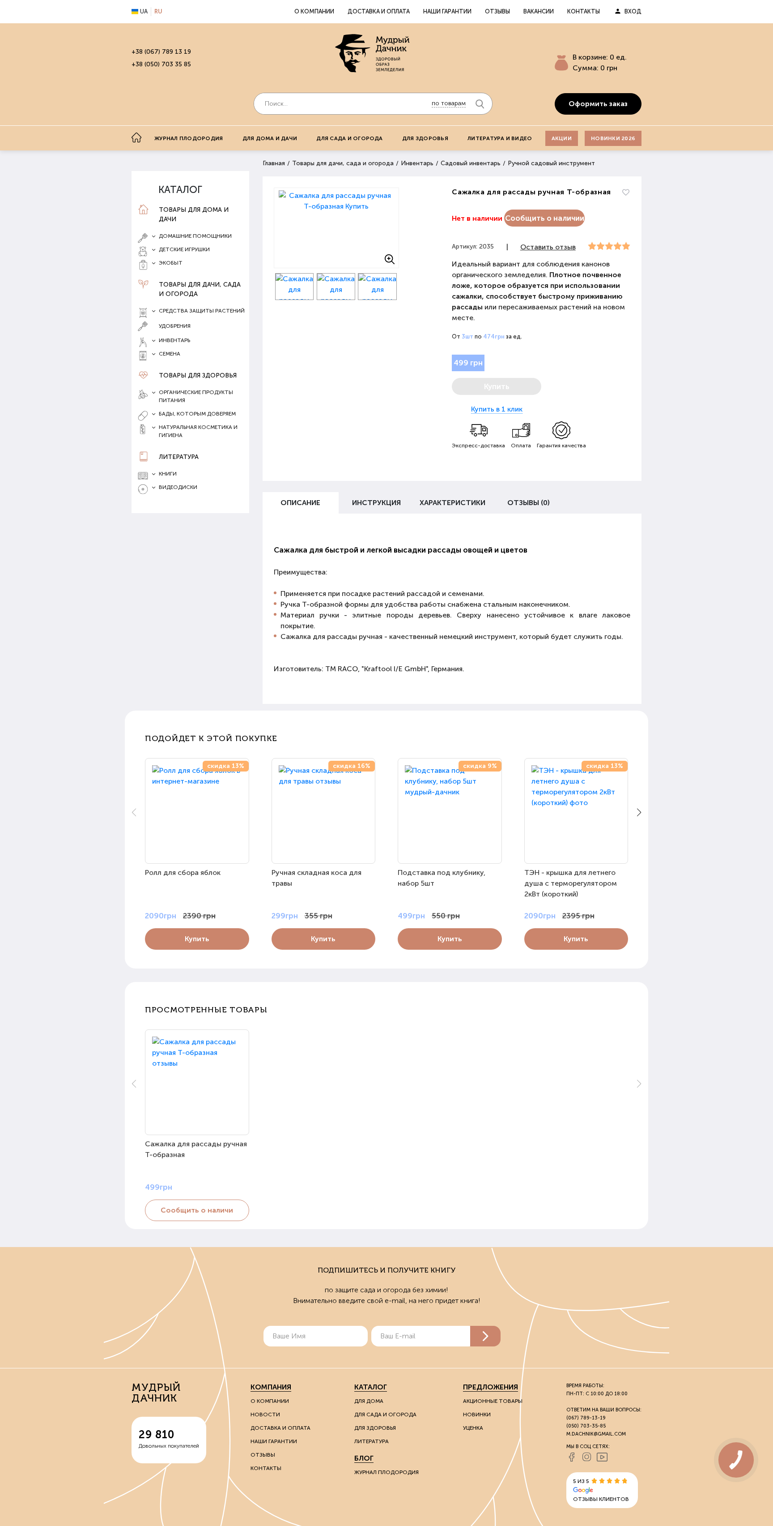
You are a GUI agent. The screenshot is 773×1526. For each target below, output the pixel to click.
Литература (179, 457)
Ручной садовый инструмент (551, 163)
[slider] (609, 246)
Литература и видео (499, 138)
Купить (197, 938)
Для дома (368, 1401)
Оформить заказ (598, 103)
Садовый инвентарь (471, 163)
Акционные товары (492, 1401)
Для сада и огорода (349, 138)
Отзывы (497, 11)
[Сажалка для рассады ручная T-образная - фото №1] (336, 228)
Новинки (477, 1414)
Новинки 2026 (613, 138)
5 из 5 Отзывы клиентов (601, 1490)
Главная (274, 163)
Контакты (583, 11)
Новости (265, 1414)
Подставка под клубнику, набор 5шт (441, 877)
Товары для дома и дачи (194, 214)
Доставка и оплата (379, 11)
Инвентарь (417, 163)
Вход (632, 11)
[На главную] (136, 137)
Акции (562, 138)
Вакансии (538, 11)
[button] (639, 812)
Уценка (473, 1428)
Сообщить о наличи (197, 1210)
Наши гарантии (447, 11)
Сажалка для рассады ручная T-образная (196, 1149)
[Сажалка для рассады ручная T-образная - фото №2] (294, 286)
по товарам (449, 103)
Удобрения (175, 326)
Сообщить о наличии (544, 218)
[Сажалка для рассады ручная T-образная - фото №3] (336, 286)
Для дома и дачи (269, 138)
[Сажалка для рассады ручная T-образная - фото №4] (377, 286)
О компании (314, 11)
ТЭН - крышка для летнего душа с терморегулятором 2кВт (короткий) (570, 883)
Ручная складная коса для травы (316, 877)
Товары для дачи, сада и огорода (200, 289)
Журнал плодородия (188, 138)
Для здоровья (425, 138)
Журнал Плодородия (386, 1472)
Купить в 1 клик (496, 409)
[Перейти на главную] (373, 54)
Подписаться (485, 1336)
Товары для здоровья (198, 375)
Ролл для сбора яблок (183, 872)
